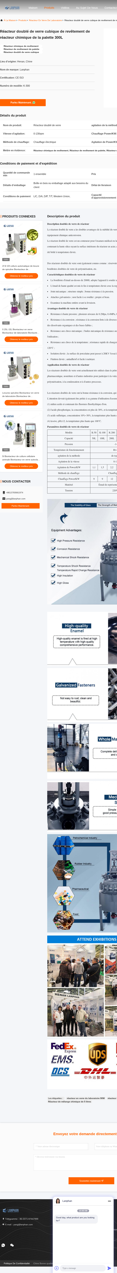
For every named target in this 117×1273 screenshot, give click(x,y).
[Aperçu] (12, 7)
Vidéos (65, 7)
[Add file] (57, 1268)
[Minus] (109, 1201)
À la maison (10, 20)
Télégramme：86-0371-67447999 (21, 1219)
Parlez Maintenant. (21, 102)
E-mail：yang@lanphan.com (19, 1224)
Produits (49, 7)
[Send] (109, 1268)
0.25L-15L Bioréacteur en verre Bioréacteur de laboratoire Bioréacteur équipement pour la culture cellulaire (20, 332)
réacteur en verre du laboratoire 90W (86, 1098)
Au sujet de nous (87, 7)
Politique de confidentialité (17, 1263)
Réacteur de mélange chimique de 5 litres (69, 1101)
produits (22, 20)
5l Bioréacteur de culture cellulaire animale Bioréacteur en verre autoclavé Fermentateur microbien (21, 459)
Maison (33, 7)
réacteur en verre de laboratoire (45, 20)
